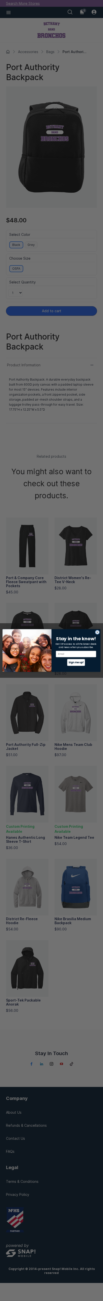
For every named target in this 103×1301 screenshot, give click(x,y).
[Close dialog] (97, 632)
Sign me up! (76, 662)
